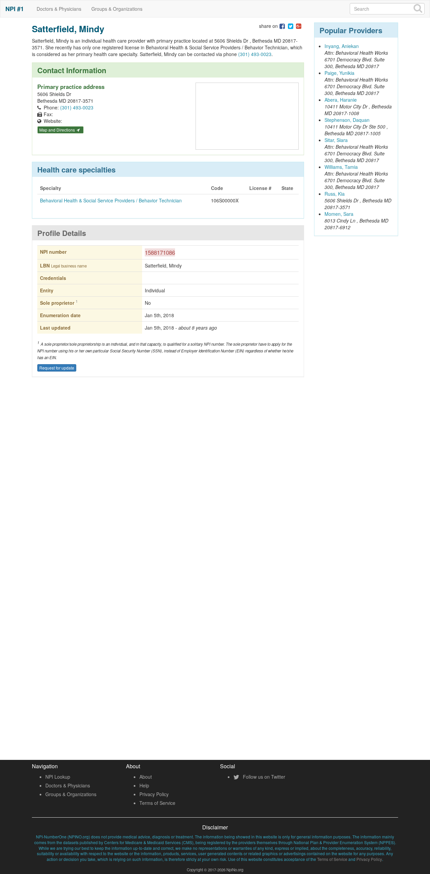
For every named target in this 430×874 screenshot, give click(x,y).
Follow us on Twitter (263, 776)
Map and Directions (57, 130)
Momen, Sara (339, 213)
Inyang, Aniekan (342, 46)
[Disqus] (168, 481)
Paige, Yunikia (339, 72)
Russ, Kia (335, 193)
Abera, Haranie (341, 99)
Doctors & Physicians (59, 8)
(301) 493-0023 (254, 54)
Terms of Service (157, 802)
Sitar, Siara (336, 140)
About (145, 776)
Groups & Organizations (116, 8)
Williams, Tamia (341, 166)
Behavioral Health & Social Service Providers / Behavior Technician (111, 200)
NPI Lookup (57, 776)
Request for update (56, 368)
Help (144, 785)
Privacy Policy (154, 794)
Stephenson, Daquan (347, 119)
